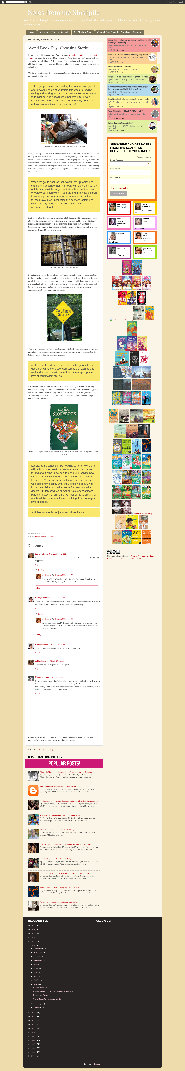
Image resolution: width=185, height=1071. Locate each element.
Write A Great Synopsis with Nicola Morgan (58, 829)
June (36, 972)
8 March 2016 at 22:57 (58, 597)
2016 (33, 945)
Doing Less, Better (40, 995)
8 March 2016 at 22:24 (58, 554)
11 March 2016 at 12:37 (59, 677)
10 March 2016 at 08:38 (57, 661)
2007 (33, 1044)
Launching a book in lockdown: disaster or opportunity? (129, 99)
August (37, 964)
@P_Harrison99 (143, 212)
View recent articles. (119, 188)
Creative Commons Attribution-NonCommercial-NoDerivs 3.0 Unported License (131, 557)
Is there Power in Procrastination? (120, 123)
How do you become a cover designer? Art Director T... (55, 991)
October (37, 956)
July (35, 968)
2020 (33, 929)
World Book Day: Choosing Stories (47, 999)
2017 (33, 941)
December (38, 948)
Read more (120, 50)
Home (32, 32)
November (38, 952)
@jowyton (121, 255)
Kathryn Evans (41, 553)
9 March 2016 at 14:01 (64, 619)
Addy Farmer (41, 660)
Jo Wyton (46, 575)
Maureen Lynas (42, 677)
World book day (47, 536)
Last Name (115, 177)
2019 (33, 933)
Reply (37, 564)
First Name (115, 168)
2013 (33, 1020)
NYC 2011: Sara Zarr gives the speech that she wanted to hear (64, 873)
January (37, 1007)
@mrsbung (139, 228)
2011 (33, 1028)
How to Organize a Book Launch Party (55, 858)
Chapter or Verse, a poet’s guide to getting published (128, 77)
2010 (33, 1032)
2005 (33, 1052)
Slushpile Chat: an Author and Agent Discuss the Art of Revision (66, 772)
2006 (33, 1048)
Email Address (129, 160)
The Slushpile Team (83, 32)
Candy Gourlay (42, 597)
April (36, 980)
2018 (33, 937)
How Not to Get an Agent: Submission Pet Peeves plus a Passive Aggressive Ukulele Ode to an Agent (129, 88)
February (37, 1003)
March (36, 984)
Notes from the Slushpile (63, 12)
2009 (33, 1036)
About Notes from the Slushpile (54, 32)
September (38, 960)
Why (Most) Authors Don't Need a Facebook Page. (60, 815)
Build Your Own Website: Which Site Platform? (59, 786)
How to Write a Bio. (41, 987)
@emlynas (113, 242)
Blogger (97, 1063)
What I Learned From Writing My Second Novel (59, 887)
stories (37, 536)
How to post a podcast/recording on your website (59, 902)
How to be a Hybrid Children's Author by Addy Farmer (128, 54)
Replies (41, 570)
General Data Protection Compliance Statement (119, 32)
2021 (33, 925)
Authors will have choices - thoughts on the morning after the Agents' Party (70, 801)
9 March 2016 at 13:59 (64, 575)
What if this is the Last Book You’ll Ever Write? (125, 111)
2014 (33, 1016)
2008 (33, 1040)
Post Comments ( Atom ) (49, 749)
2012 (33, 1024)
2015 (33, 1012)
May (36, 976)
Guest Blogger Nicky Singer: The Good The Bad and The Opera (65, 844)
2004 (33, 1056)
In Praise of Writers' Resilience (119, 66)
